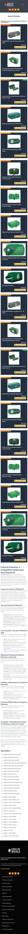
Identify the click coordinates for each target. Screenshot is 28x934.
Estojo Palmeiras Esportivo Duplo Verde (12, 123)
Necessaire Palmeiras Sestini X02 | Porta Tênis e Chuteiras (14, 258)
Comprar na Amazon (20, 47)
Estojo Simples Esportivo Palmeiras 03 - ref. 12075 (13, 41)
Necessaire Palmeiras (7, 285)
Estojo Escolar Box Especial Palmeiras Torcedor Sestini (11, 177)
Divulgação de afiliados (5, 868)
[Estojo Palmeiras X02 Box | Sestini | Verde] (14, 223)
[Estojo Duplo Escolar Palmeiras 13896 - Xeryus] (14, 141)
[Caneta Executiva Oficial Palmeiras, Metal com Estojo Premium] (14, 88)
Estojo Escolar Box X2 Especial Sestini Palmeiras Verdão (11, 205)
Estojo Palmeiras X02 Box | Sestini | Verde (12, 232)
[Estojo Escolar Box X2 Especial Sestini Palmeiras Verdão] (14, 196)
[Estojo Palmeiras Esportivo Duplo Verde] (14, 115)
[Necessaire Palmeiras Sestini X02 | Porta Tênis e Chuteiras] (14, 249)
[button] (22, 4)
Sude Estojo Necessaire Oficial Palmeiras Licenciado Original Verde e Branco (12, 69)
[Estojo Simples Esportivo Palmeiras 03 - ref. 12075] (14, 32)
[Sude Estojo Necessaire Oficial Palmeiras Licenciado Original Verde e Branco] (14, 60)
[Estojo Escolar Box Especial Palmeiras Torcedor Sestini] (14, 168)
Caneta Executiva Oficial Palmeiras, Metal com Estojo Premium (13, 97)
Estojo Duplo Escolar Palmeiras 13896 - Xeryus (12, 150)
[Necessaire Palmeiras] (14, 277)
